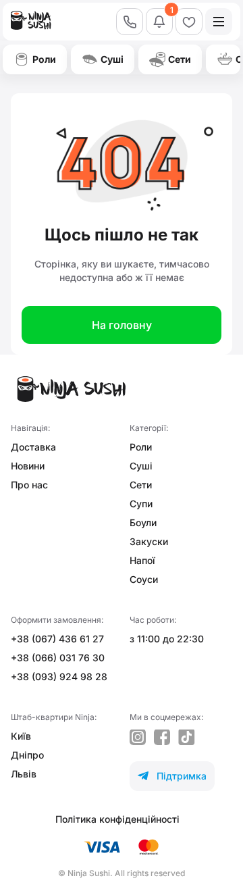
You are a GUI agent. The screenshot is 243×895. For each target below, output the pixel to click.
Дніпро (27, 755)
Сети (141, 484)
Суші (141, 465)
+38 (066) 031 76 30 (58, 657)
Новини (28, 465)
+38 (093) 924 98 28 (59, 676)
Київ (21, 736)
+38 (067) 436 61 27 (57, 638)
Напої (142, 560)
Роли (141, 447)
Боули (143, 522)
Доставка (33, 447)
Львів (23, 773)
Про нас (29, 484)
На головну (122, 325)
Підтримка (172, 776)
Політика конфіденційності (117, 819)
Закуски (149, 541)
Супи (141, 503)
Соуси (144, 579)
